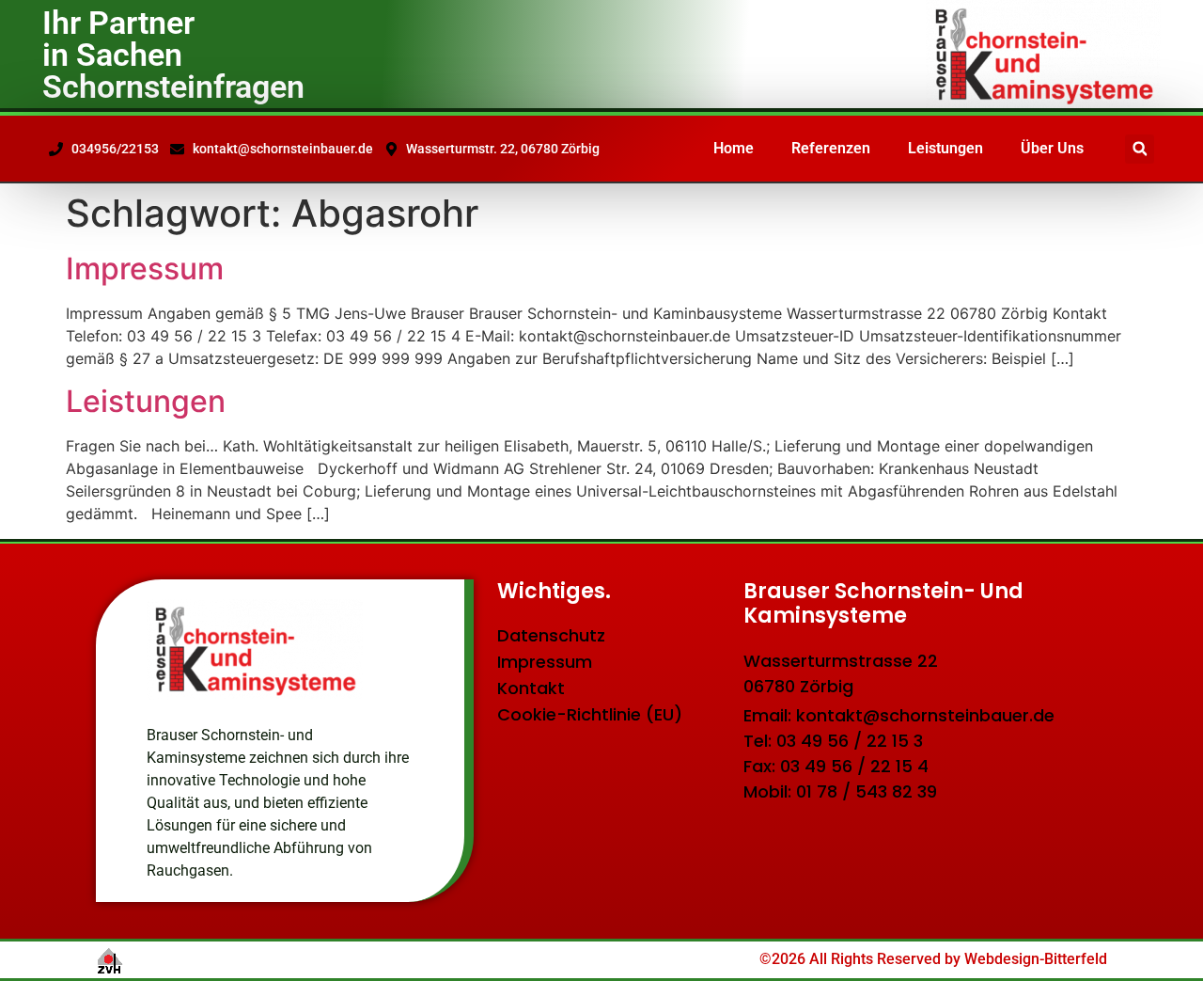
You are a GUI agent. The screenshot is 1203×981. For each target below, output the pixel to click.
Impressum (145, 268)
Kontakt (531, 688)
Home (733, 148)
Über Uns (1052, 148)
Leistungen (945, 148)
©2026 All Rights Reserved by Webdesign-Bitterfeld (933, 959)
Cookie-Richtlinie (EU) (589, 714)
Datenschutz (551, 635)
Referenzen (830, 148)
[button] (1139, 149)
